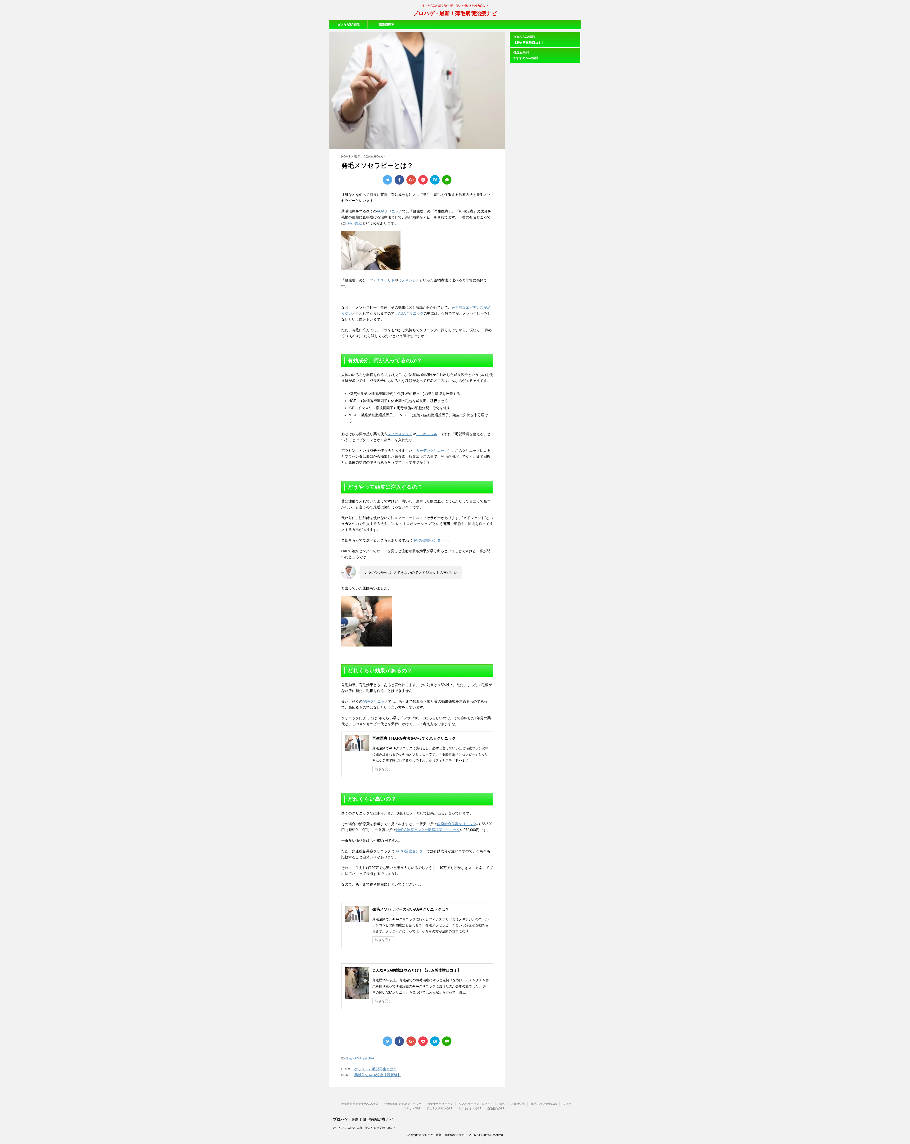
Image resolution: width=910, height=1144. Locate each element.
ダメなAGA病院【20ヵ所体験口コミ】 (348, 26)
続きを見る (383, 769)
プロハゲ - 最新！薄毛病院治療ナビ (455, 13)
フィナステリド (382, 280)
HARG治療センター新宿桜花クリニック (428, 830)
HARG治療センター (428, 540)
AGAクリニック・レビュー (476, 1104)
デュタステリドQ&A (439, 1108)
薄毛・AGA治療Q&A (360, 1058)
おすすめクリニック (440, 1104)
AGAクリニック (389, 211)
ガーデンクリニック (432, 450)
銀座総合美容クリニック (456, 824)
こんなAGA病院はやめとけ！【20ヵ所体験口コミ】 (416, 970)
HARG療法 (353, 223)
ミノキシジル (408, 280)
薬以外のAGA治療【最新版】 (377, 1075)
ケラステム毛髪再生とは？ (375, 1069)
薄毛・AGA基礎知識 (512, 1104)
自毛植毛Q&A (496, 1108)
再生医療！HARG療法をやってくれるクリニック (414, 738)
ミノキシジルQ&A (469, 1108)
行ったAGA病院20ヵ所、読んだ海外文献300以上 (364, 1128)
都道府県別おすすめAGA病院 (386, 26)
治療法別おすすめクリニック (402, 1104)
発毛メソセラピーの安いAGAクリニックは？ (410, 909)
